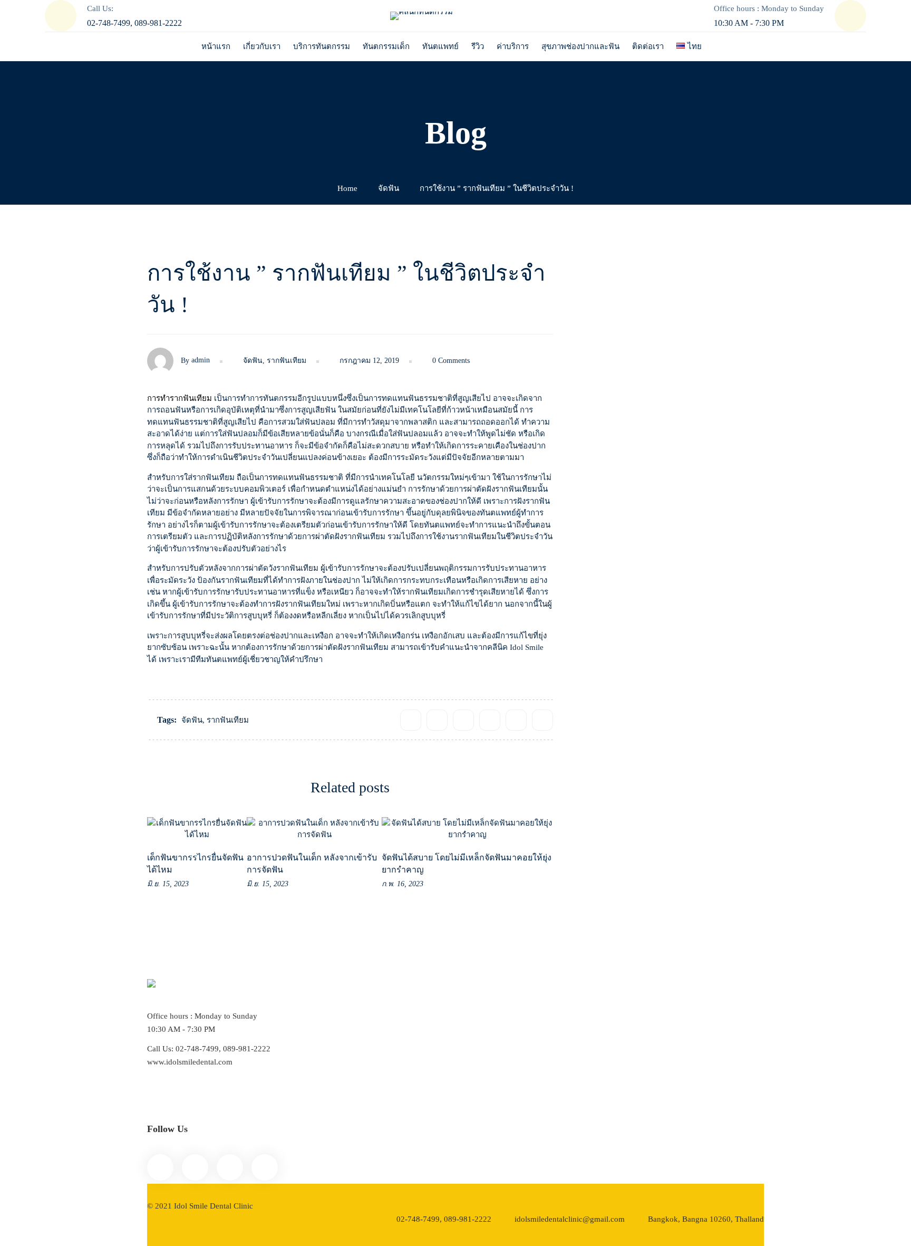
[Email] (542, 720)
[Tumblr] (489, 720)
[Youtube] (230, 1167)
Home (347, 188)
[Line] (195, 1167)
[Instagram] (264, 1167)
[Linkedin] (516, 720)
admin (200, 360)
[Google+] (463, 720)
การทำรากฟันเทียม (179, 398)
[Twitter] (437, 720)
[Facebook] (410, 720)
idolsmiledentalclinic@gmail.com (570, 1219)
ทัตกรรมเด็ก (611, 790)
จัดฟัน (388, 188)
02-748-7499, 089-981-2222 (443, 1219)
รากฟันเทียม (286, 361)
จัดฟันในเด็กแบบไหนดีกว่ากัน (737, 415)
